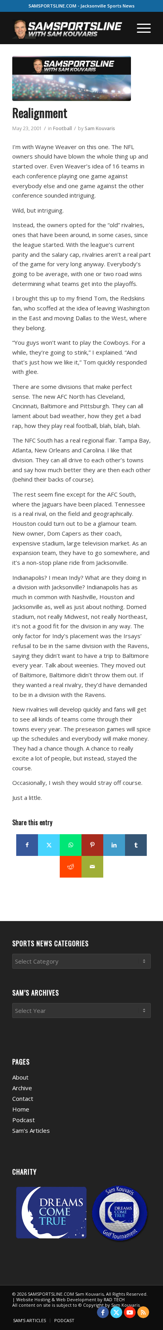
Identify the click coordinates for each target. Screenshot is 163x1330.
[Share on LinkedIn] (114, 845)
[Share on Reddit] (71, 867)
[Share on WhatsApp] (71, 845)
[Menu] (140, 28)
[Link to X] (116, 1312)
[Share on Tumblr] (136, 845)
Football (62, 128)
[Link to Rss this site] (143, 1312)
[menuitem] (140, 28)
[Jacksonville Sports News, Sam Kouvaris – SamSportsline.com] (67, 28)
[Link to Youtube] (130, 1312)
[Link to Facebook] (103, 1312)
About (20, 1077)
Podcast (23, 1120)
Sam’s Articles (31, 1130)
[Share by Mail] (92, 867)
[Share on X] (49, 845)
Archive (22, 1088)
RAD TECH (114, 1299)
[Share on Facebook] (27, 845)
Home (20, 1109)
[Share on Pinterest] (92, 845)
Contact (22, 1098)
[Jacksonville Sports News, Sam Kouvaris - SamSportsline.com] (71, 78)
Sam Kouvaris (100, 128)
